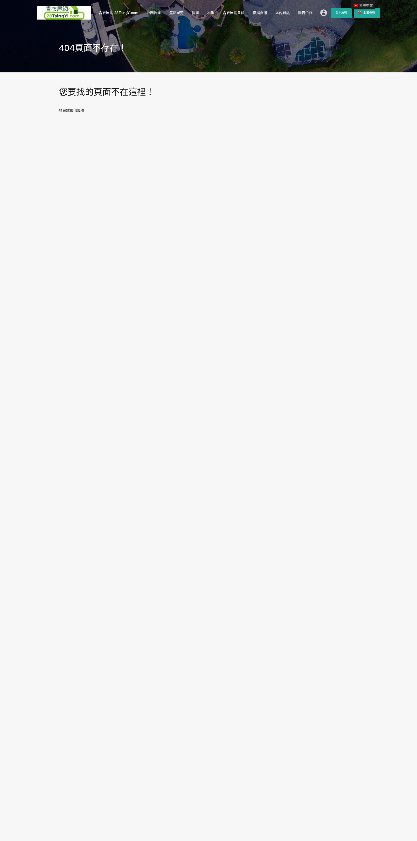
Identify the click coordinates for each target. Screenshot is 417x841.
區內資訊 (282, 13)
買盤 (195, 13)
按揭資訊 (260, 13)
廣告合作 (305, 13)
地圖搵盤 (153, 13)
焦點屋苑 (176, 13)
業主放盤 (341, 12)
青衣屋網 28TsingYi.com (118, 13)
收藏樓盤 (369, 12)
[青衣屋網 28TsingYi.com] (64, 17)
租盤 (211, 13)
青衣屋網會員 (233, 13)
